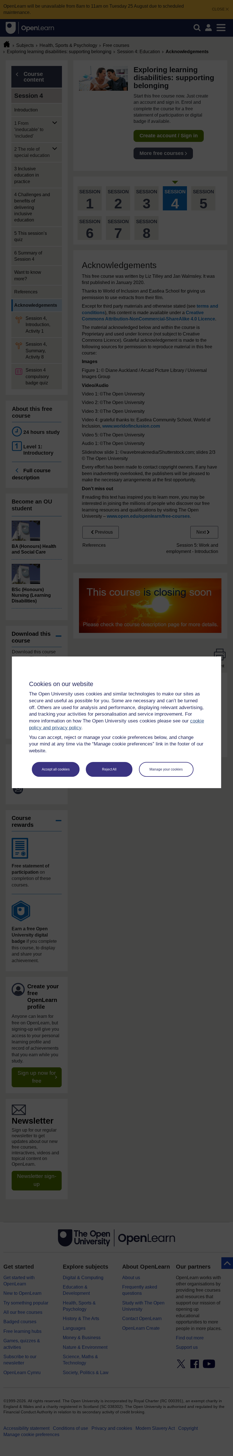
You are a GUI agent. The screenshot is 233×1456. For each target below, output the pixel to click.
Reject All (109, 769)
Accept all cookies (56, 769)
